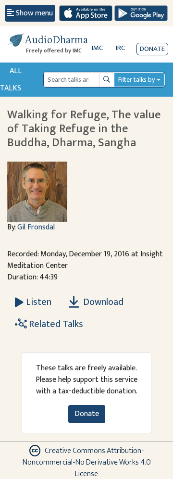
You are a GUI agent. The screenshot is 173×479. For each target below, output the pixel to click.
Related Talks (55, 324)
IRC (120, 48)
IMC (97, 48)
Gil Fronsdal (36, 227)
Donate (152, 49)
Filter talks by (136, 79)
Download (102, 302)
